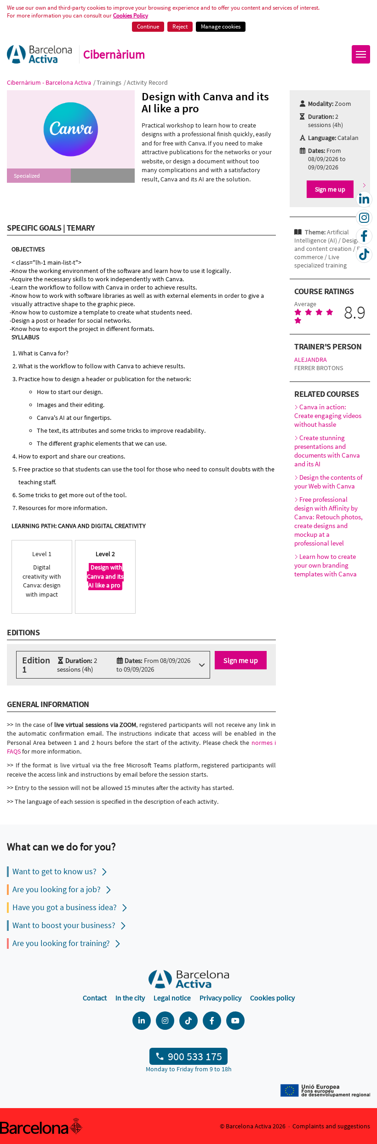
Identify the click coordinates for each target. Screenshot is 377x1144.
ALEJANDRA (310, 359)
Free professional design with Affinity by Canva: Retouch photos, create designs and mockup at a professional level (328, 521)
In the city (130, 997)
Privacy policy (220, 997)
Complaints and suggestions (331, 1126)
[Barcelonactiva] (39, 54)
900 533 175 (195, 1056)
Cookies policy (272, 997)
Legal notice (172, 997)
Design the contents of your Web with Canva (328, 481)
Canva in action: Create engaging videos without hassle (327, 415)
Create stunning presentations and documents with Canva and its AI (327, 450)
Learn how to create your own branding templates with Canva (325, 565)
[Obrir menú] (361, 54)
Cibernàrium (114, 54)
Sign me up (240, 660)
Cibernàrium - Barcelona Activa (49, 82)
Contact (95, 997)
